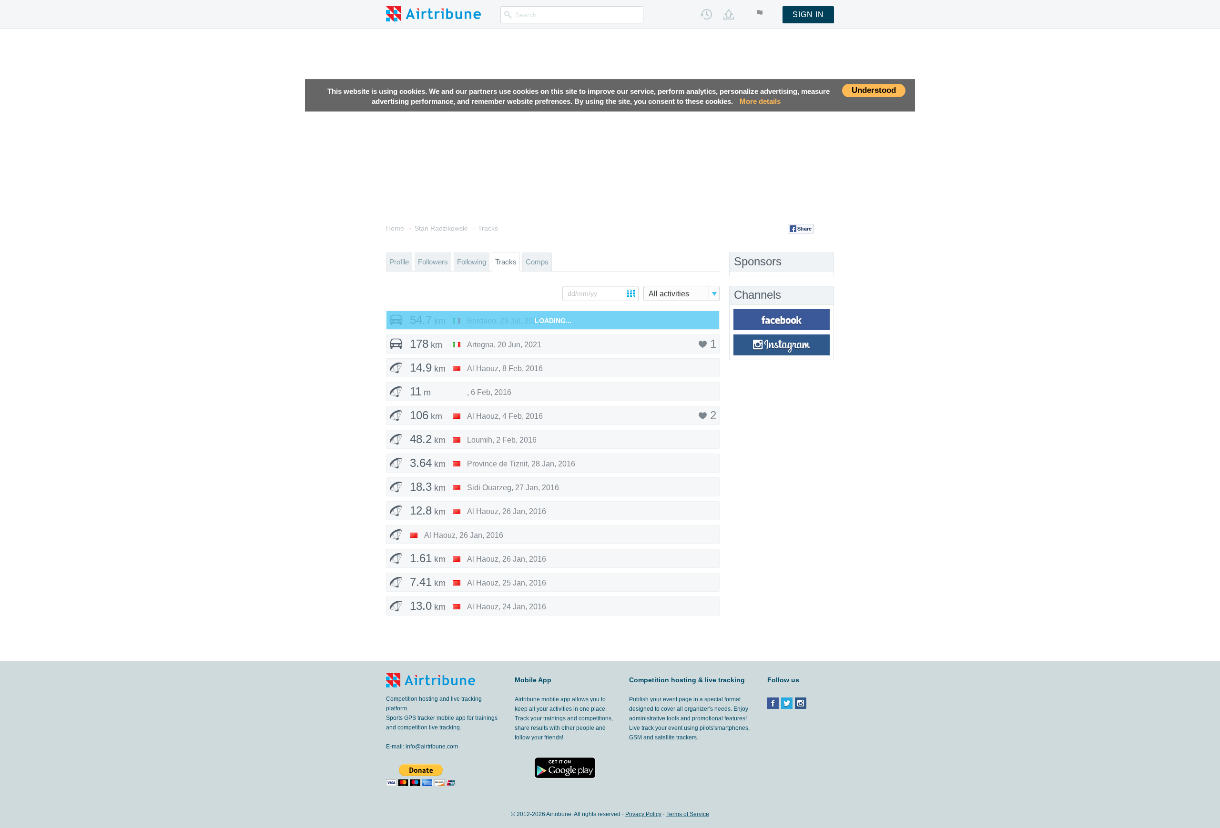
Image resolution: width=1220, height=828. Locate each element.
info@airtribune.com (432, 746)
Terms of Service (687, 814)
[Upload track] (728, 14)
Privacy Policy (643, 814)
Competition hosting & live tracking (687, 680)
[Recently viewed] (706, 14)
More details (760, 102)
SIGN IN (808, 14)
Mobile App (533, 680)
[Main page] (433, 13)
